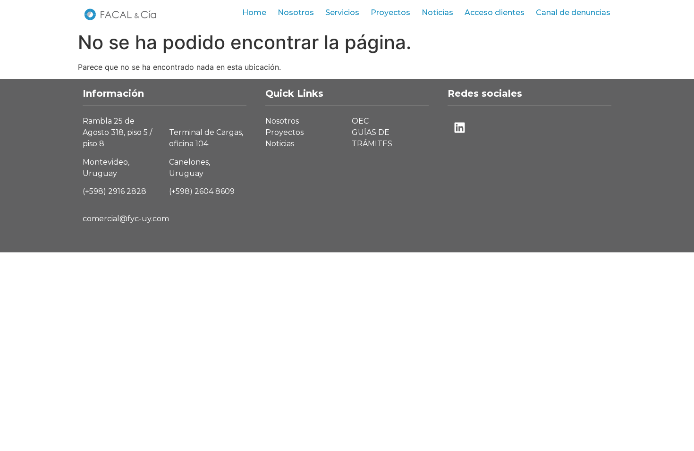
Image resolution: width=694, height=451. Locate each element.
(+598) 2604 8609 (202, 191)
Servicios (342, 12)
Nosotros (296, 12)
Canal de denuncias (573, 12)
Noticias (437, 12)
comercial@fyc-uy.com (126, 218)
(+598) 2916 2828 (114, 191)
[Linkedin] (459, 127)
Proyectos (390, 12)
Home (254, 12)
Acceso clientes (495, 12)
